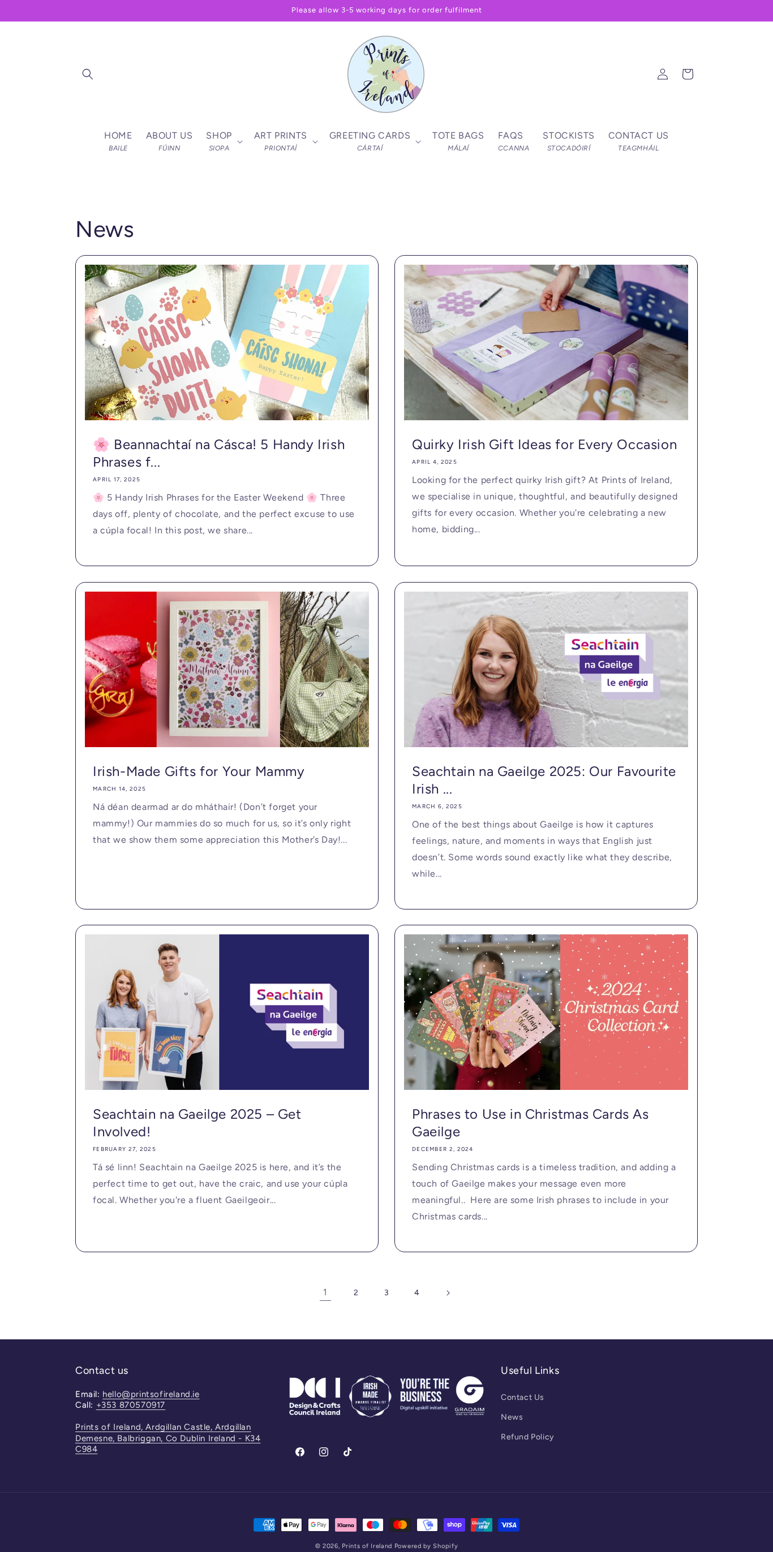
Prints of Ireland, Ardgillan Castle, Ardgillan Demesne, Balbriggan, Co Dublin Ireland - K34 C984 (167, 1438)
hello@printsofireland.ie (150, 1394)
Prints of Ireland (367, 1546)
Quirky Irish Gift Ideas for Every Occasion (544, 444)
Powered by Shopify (426, 1546)
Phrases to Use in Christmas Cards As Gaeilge (530, 1123)
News (512, 1417)
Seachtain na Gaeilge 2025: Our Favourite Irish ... (544, 780)
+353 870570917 (130, 1405)
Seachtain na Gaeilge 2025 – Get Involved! (197, 1123)
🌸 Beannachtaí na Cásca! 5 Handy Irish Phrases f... (219, 453)
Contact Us (522, 1397)
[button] (87, 74)
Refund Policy (527, 1437)
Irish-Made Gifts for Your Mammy (199, 771)
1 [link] (325, 1292)
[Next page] (447, 1293)
